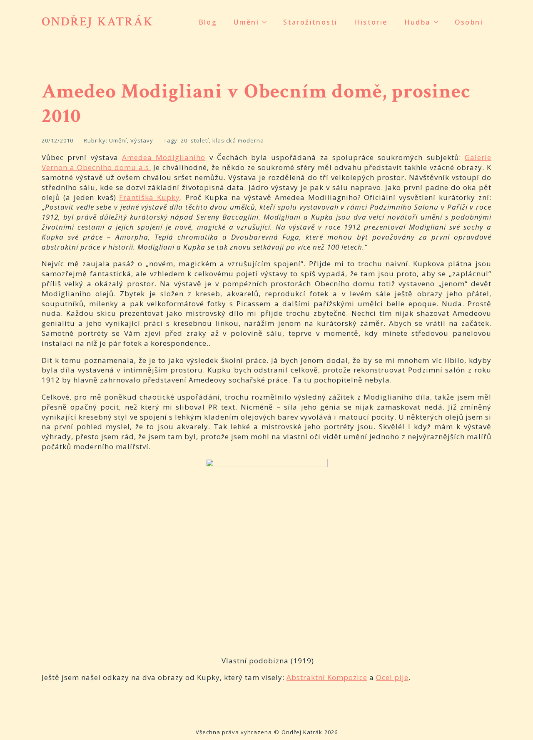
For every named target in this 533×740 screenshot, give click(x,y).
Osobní (469, 22)
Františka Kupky (149, 197)
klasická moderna (238, 140)
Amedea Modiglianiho (163, 157)
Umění (246, 22)
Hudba (417, 22)
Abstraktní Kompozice (326, 677)
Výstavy (141, 140)
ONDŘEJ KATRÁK (97, 22)
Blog (208, 22)
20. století (195, 140)
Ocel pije (392, 677)
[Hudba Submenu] (438, 22)
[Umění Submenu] (267, 22)
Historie (370, 22)
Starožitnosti (310, 22)
